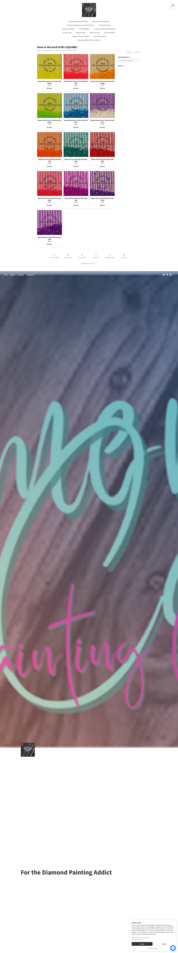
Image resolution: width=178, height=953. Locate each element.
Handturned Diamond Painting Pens (80, 25)
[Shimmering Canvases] (89, 10)
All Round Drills (68, 29)
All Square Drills (105, 25)
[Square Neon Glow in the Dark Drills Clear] (102, 105)
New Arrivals (95, 33)
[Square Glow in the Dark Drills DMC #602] (49, 183)
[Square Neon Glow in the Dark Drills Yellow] (49, 66)
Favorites (96, 257)
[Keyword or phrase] (119, 60)
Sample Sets (80, 33)
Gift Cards (124, 257)
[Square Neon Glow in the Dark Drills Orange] (102, 66)
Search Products (54, 257)
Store (39, 50)
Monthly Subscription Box (78, 22)
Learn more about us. (137, 939)
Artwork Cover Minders (81, 36)
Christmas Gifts (100, 36)
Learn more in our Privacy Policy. (141, 937)
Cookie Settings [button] (153, 948)
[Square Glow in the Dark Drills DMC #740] (49, 144)
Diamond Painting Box (100, 22)
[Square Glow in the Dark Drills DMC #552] (76, 183)
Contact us (30, 275)
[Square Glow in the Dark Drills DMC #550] (102, 183)
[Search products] (172, 5)
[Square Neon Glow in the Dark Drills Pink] (76, 66)
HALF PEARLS (84, 29)
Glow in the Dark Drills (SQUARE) (65, 50)
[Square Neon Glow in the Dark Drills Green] (49, 105)
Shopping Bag (109, 257)
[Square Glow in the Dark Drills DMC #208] (49, 222)
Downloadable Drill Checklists (89, 40)
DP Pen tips (67, 33)
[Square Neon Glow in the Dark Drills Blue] (76, 105)
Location (21, 275)
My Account (68, 257)
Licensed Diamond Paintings (104, 29)
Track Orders (82, 257)
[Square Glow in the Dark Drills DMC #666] (102, 144)
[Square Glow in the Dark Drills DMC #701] (76, 144)
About (13, 275)
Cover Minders (109, 33)
